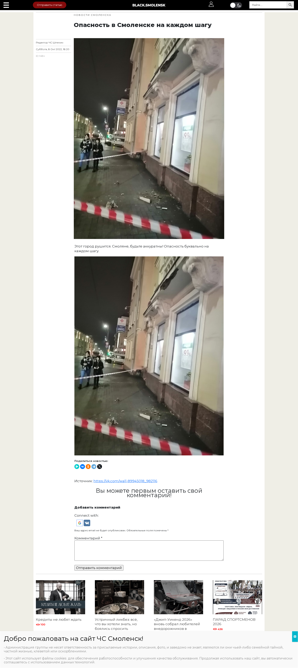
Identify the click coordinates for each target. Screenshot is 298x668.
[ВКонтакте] (82, 466)
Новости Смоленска (92, 14)
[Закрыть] (295, 636)
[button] (80, 523)
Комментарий (88, 538)
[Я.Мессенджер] (76, 466)
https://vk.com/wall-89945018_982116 (125, 481)
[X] (99, 466)
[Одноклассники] (88, 466)
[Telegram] (93, 466)
